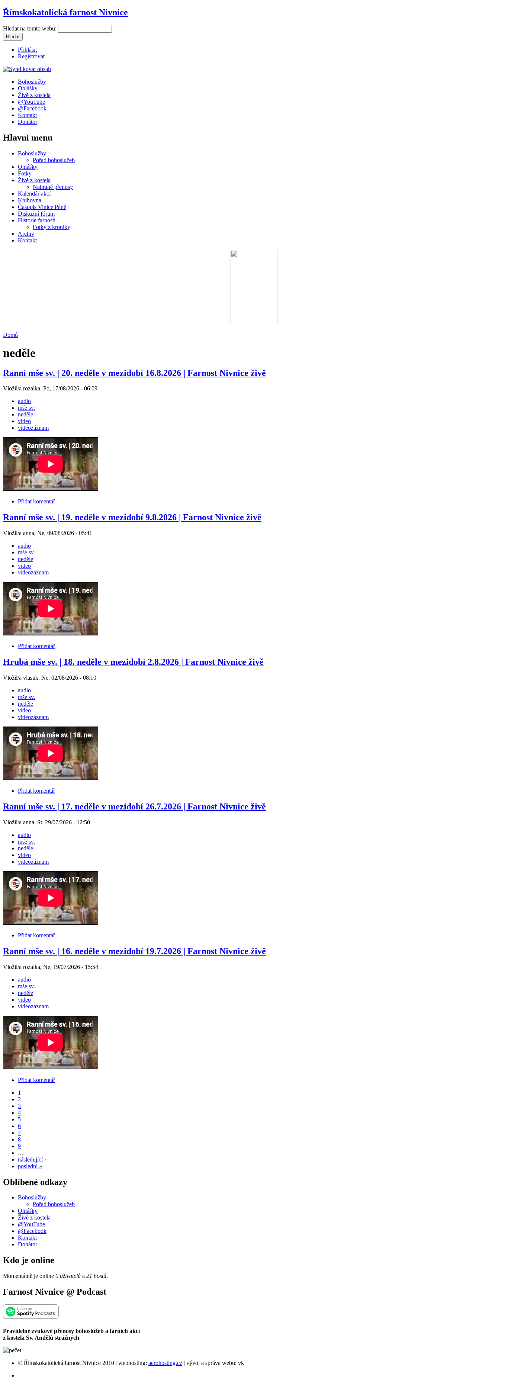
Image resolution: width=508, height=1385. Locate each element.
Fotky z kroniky (51, 227)
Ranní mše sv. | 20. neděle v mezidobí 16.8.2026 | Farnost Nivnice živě (134, 373)
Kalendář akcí (34, 193)
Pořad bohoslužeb (54, 160)
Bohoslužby (32, 81)
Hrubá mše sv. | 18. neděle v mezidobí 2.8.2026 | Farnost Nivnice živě (133, 662)
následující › (32, 1159)
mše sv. (26, 408)
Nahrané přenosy (53, 187)
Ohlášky (28, 88)
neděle (25, 414)
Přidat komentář (36, 501)
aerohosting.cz (165, 1363)
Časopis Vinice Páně (42, 207)
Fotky (25, 173)
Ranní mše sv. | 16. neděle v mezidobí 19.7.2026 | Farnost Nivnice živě (134, 951)
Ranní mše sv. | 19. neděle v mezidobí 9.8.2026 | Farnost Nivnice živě (132, 517)
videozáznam (33, 428)
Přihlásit (27, 49)
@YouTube (31, 102)
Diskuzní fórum (36, 213)
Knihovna (29, 200)
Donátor (27, 122)
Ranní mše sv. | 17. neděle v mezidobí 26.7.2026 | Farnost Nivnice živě (134, 806)
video (24, 421)
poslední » (30, 1166)
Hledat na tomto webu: (30, 28)
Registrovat (31, 56)
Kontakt (27, 115)
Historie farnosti (36, 220)
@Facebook (32, 108)
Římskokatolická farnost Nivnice (65, 12)
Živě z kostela (34, 95)
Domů (10, 335)
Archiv (26, 234)
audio (24, 401)
